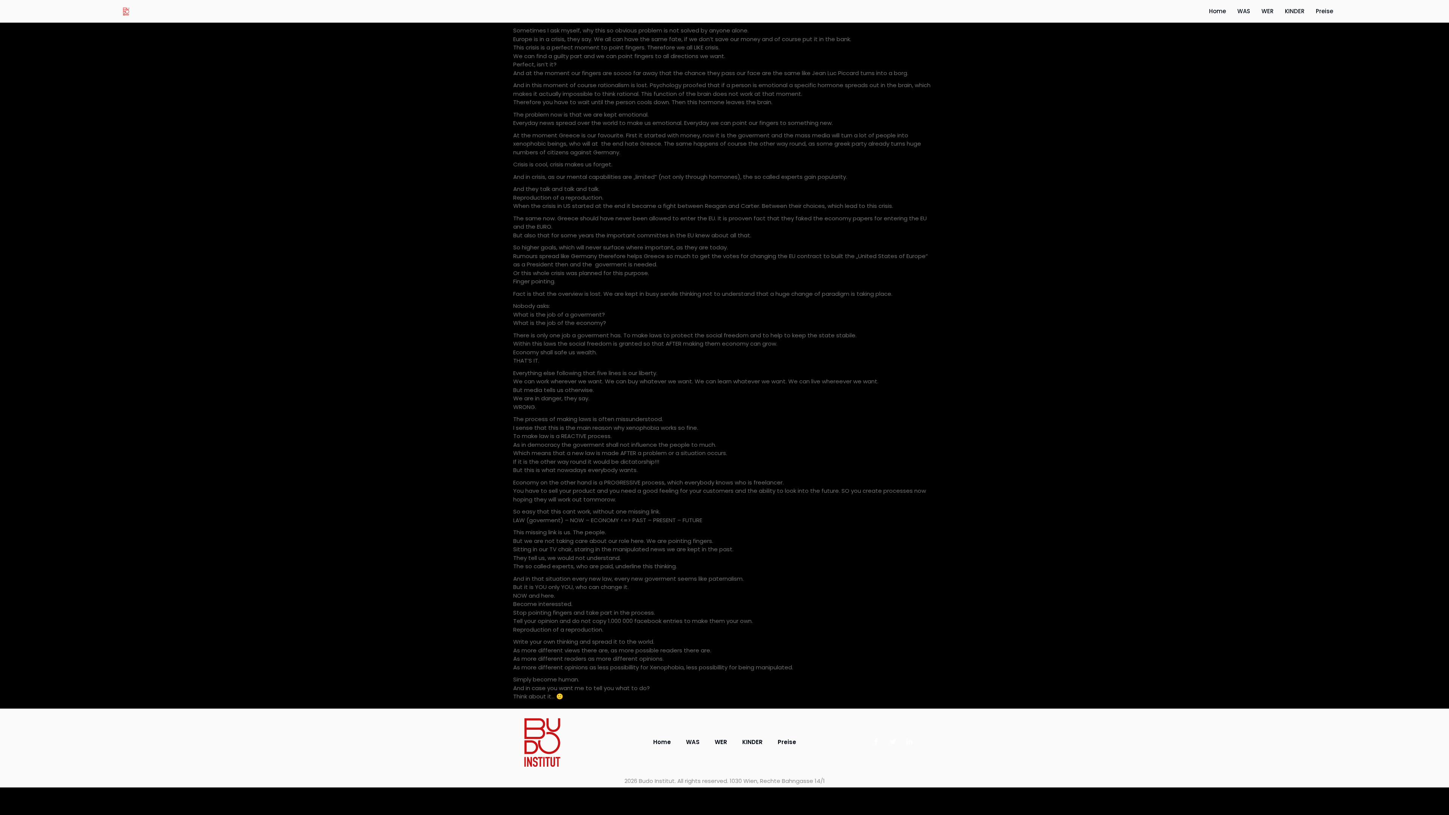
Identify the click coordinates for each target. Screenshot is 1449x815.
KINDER (1294, 11)
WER (1267, 11)
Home (1217, 11)
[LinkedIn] (909, 742)
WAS (1243, 11)
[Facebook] (876, 742)
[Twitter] (892, 742)
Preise (1324, 11)
